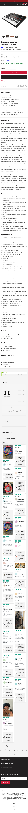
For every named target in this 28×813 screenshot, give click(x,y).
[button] (25, 4)
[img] (7, 396)
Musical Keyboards (7, 366)
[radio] (4, 57)
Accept (13, 803)
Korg (2, 47)
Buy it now (14, 77)
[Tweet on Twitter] (23, 86)
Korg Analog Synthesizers (8, 362)
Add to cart (14, 72)
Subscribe (5, 782)
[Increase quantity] (14, 68)
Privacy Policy (7, 799)
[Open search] (18, 4)
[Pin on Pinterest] (21, 86)
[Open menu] (2, 4)
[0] (25, 4)
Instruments (5, 358)
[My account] (20, 4)
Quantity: (3, 68)
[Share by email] (26, 86)
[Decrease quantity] (7, 68)
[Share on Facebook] (18, 86)
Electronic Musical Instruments (9, 357)
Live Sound (5, 364)
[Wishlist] (23, 4)
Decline (13, 806)
